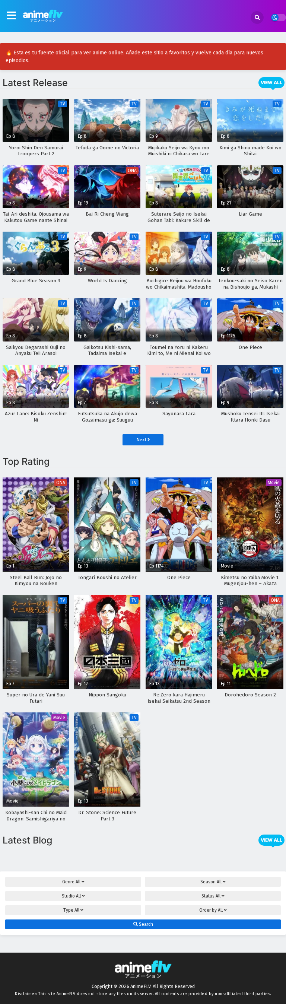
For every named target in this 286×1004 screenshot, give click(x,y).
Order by (211, 910)
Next (141, 439)
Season (211, 881)
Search (145, 924)
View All (271, 82)
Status (210, 896)
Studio (71, 896)
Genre (71, 881)
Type (71, 910)
